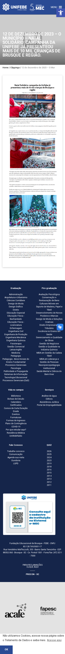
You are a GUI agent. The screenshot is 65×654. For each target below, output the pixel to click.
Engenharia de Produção (15, 334)
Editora (49, 399)
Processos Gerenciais (15, 365)
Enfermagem (16, 328)
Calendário (16, 402)
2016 (49, 470)
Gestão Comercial (15, 346)
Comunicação (15, 454)
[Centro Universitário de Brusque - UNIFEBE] (23, 7)
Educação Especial (16, 313)
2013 (49, 479)
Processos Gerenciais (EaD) (16, 380)
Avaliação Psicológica (49, 294)
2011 (49, 485)
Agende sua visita (16, 457)
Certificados (16, 405)
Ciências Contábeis (16, 300)
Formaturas (15, 417)
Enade (16, 411)
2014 (49, 476)
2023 (49, 460)
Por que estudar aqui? (16, 430)
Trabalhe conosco (15, 451)
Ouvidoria (15, 460)
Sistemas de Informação (16, 374)
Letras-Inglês (16, 350)
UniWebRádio (16, 436)
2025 (49, 454)
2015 (49, 473)
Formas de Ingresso (15, 420)
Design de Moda (16, 303)
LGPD (15, 463)
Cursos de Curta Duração (16, 408)
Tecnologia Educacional (15, 377)
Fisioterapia (16, 343)
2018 (49, 467)
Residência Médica (16, 433)
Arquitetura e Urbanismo (15, 297)
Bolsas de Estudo (16, 399)
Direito (16, 310)
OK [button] (6, 649)
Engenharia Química (15, 340)
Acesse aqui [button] (54, 640)
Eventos (16, 414)
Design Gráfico (16, 306)
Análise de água (49, 396)
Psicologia (16, 368)
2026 (49, 451)
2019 (49, 463)
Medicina (16, 353)
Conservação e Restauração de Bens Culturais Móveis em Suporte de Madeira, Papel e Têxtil (49, 303)
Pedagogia (16, 356)
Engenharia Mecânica (16, 337)
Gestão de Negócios (49, 343)
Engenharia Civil (15, 331)
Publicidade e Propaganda (16, 371)
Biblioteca (16, 396)
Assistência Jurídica (49, 402)
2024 (49, 457)
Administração (16, 294)
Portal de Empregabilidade (49, 405)
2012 (49, 482)
